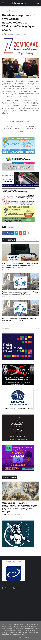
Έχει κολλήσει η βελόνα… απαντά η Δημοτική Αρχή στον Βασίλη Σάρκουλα (19, 319)
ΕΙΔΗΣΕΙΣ (14, 11)
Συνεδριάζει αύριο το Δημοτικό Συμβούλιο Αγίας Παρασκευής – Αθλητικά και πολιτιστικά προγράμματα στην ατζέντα (20, 265)
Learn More (17, 638)
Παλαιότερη (34, 328)
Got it (26, 638)
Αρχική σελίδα (6, 11)
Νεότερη (6, 328)
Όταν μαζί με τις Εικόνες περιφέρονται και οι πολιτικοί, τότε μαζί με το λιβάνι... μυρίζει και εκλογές (20, 507)
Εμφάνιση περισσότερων (31, 240)
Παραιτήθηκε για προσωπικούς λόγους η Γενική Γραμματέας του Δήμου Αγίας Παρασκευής (20, 293)
